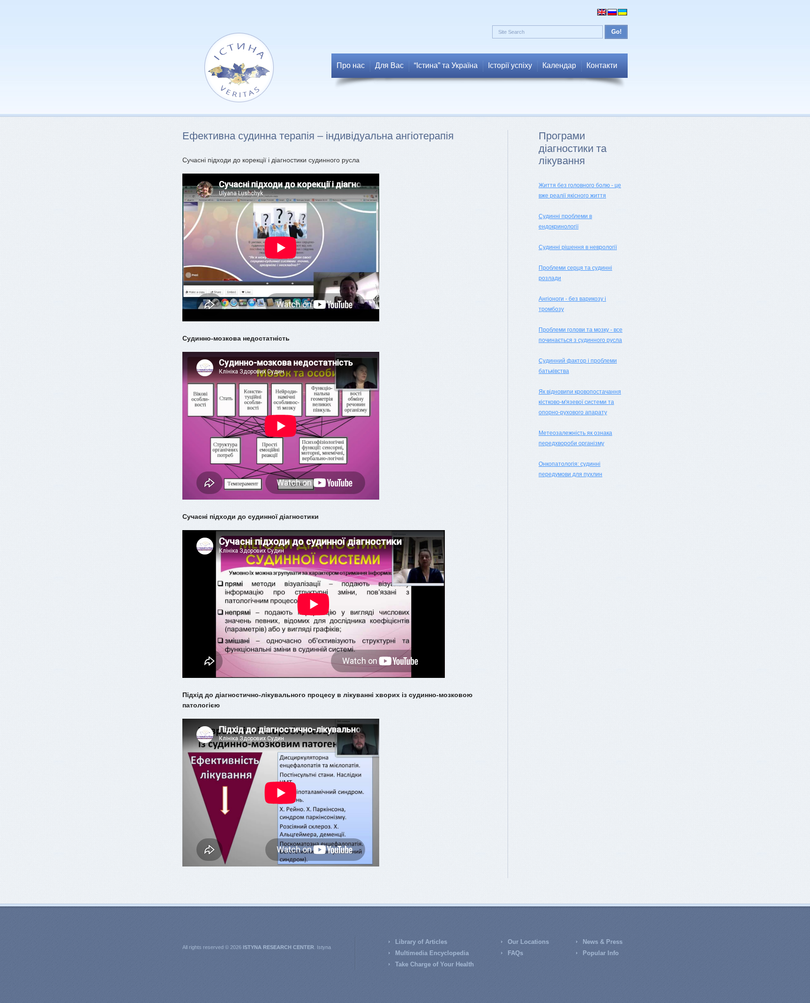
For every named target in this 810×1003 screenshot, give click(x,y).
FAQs (515, 953)
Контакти (601, 65)
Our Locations (528, 941)
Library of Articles (421, 941)
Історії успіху (510, 65)
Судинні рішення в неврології (578, 247)
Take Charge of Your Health (434, 964)
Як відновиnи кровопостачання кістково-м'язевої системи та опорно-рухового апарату (580, 402)
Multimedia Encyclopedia (432, 953)
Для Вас (389, 65)
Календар (559, 65)
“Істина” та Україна (446, 65)
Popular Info (601, 953)
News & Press (602, 941)
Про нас (351, 65)
